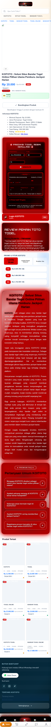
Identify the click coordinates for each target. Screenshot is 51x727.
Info (45, 217)
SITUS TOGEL (20, 16)
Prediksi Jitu (40, 261)
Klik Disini (24, 134)
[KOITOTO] (26, 4)
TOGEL (11, 21)
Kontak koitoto (7, 700)
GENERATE (25, 167)
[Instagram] (9, 686)
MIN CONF (13, 159)
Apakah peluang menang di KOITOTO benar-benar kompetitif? (22, 495)
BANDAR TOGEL (36, 16)
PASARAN (13, 152)
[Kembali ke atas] (46, 711)
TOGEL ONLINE (35, 21)
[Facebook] (4, 686)
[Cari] (4, 11)
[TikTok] (15, 686)
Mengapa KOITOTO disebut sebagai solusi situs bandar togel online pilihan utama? (23, 483)
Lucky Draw (11, 261)
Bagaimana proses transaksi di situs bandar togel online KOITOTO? (22, 525)
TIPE (28, 152)
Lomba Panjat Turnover (25, 261)
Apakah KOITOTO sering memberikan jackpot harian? (22, 515)
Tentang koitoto (8, 697)
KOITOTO (7, 16)
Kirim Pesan (11, 676)
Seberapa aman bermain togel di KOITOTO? (20, 505)
